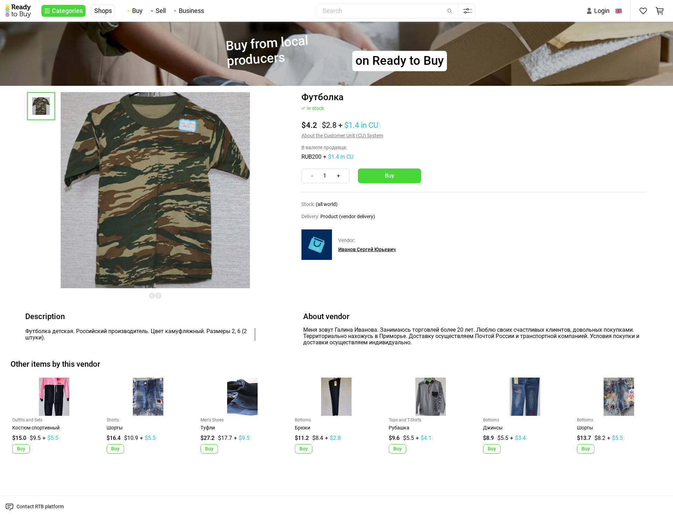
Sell (161, 10)
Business (191, 10)
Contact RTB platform (40, 506)
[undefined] (152, 295)
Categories (67, 10)
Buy (137, 10)
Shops (103, 10)
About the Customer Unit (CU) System (342, 135)
